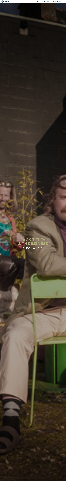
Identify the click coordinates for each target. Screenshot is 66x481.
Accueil (38, 1)
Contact (63, 1)
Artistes (42, 1)
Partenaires (59, 1)
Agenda (48, 1)
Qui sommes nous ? (53, 1)
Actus (45, 1)
